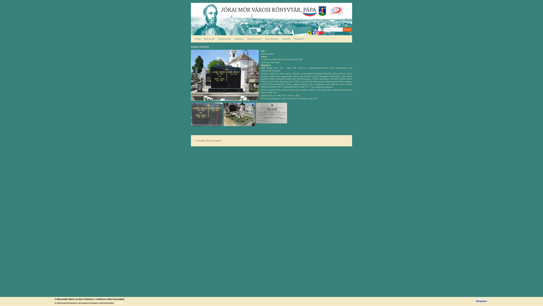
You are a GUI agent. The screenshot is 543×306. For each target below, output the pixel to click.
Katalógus (286, 39)
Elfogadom (481, 301)
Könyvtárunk (209, 39)
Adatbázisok (239, 39)
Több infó (119, 303)
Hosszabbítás (299, 39)
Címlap (198, 39)
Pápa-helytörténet (272, 39)
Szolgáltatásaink (224, 39)
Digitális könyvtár (254, 39)
